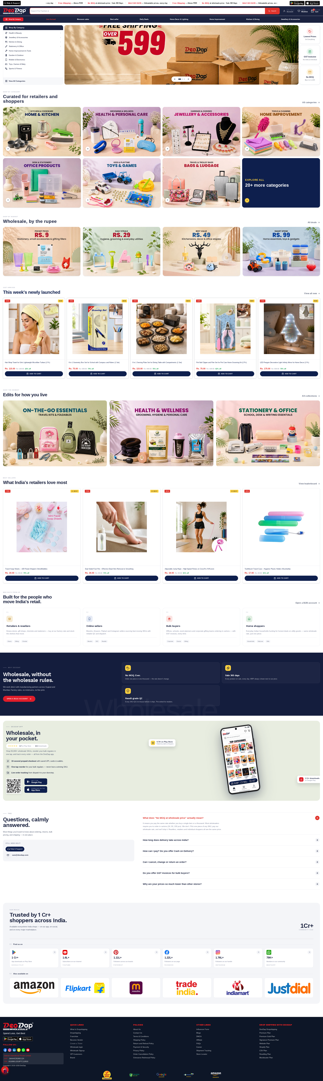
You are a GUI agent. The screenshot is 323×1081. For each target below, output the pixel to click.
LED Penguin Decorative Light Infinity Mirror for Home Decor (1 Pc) (284, 362)
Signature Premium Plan (269, 1040)
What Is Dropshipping (78, 1029)
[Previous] (175, 79)
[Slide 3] (183, 79)
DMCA (198, 1036)
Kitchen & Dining (253, 19)
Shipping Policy (139, 1040)
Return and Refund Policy (143, 1043)
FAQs (198, 1043)
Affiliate (199, 1040)
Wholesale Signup (77, 1050)
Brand (72, 1057)
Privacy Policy (138, 1050)
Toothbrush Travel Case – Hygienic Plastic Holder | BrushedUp (267, 569)
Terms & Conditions (141, 1036)
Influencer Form (202, 1029)
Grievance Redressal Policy (144, 1057)
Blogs (198, 1032)
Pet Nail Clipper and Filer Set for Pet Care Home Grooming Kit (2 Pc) (221, 362)
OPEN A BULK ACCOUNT (17, 699)
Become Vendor (76, 1040)
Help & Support (13, 3)
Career (199, 1047)
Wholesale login (76, 1047)
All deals (312, 222)
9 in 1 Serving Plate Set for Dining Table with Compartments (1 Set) (157, 362)
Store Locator (201, 1054)
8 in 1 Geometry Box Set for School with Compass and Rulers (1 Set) (94, 362)
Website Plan (264, 1043)
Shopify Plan (264, 1047)
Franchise (74, 1036)
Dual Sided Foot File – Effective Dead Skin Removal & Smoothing (109, 569)
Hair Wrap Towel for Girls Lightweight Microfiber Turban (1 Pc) (27, 362)
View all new (310, 293)
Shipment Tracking (203, 1050)
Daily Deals (144, 19)
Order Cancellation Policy (143, 1054)
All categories (309, 102)
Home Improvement (217, 19)
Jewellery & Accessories (290, 19)
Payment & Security (141, 1047)
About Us (137, 1029)
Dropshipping (75, 1032)
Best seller (114, 19)
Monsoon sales (83, 19)
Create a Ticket (76, 1043)
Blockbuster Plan (266, 1057)
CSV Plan (263, 1050)
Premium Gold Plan (267, 1036)
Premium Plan (265, 1032)
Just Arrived (51, 19)
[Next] (188, 79)
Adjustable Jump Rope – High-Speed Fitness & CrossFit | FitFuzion (189, 569)
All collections (309, 396)
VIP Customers (76, 1054)
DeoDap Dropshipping (268, 1029)
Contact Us (137, 1032)
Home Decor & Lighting (179, 19)
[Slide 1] (178, 79)
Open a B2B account (306, 603)
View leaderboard (308, 484)
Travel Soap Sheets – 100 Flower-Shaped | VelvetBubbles (26, 569)
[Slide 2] (180, 79)
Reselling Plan (265, 1054)
